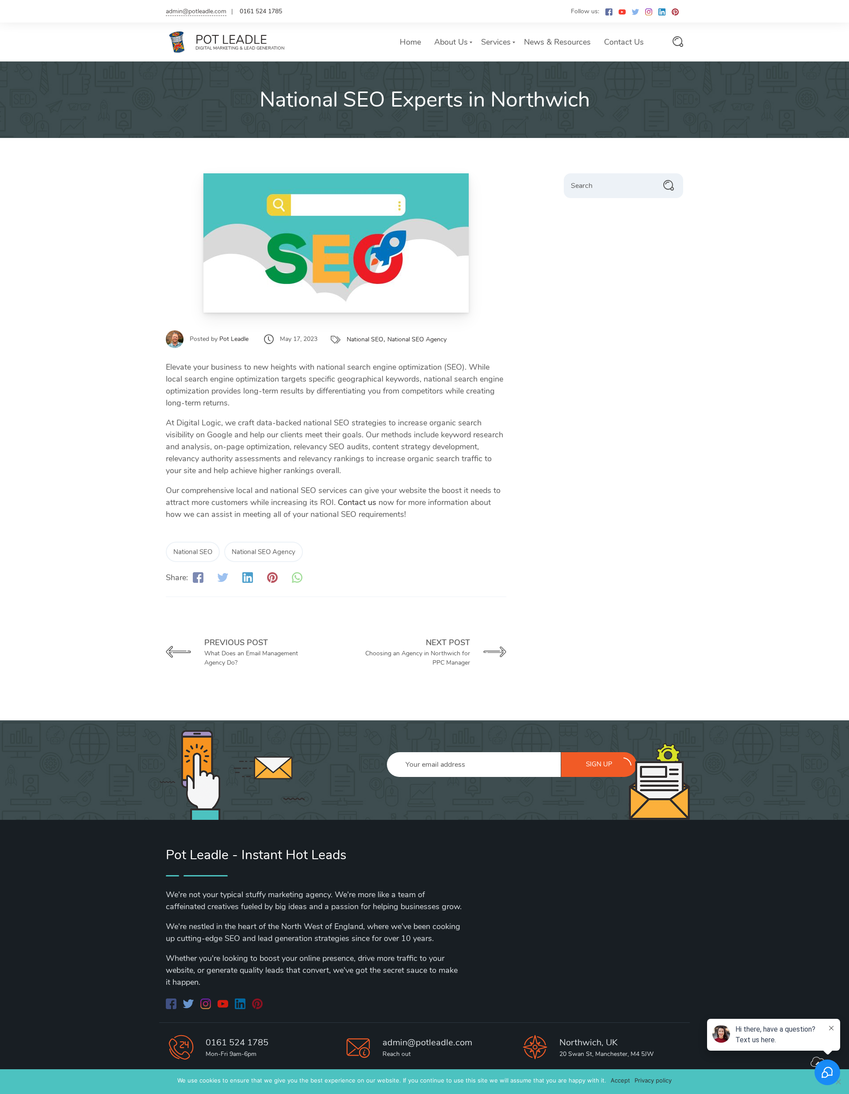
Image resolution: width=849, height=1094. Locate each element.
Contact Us (624, 42)
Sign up (599, 764)
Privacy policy (653, 1080)
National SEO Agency (417, 339)
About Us (451, 42)
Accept (620, 1080)
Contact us (357, 502)
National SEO (365, 339)
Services (496, 42)
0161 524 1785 (237, 1042)
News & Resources (557, 42)
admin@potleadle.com (196, 11)
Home (410, 42)
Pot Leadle (234, 339)
